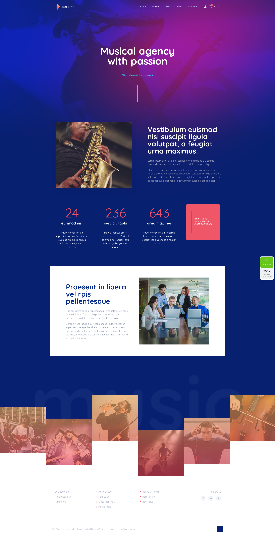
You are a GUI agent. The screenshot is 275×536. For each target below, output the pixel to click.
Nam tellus (60, 501)
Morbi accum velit (64, 496)
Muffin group (80, 529)
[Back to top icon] (220, 529)
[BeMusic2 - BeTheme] (64, 6)
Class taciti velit (106, 501)
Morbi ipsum (148, 496)
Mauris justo (104, 506)
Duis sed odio (62, 491)
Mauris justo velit (151, 491)
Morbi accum (105, 491)
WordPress (129, 529)
